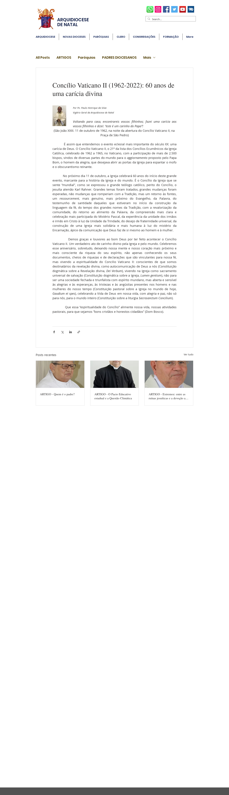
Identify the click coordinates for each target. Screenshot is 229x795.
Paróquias (86, 57)
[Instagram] (158, 9)
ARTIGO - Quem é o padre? (57, 394)
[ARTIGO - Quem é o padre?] (60, 374)
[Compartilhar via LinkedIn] (70, 332)
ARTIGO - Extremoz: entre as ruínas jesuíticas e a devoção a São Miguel (167, 396)
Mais (147, 57)
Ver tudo (188, 354)
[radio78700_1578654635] (191, 9)
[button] (101, 37)
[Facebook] (166, 9)
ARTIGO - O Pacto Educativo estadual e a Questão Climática (113, 396)
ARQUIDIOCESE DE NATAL (73, 22)
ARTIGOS (63, 57)
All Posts (43, 57)
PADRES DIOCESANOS (119, 57)
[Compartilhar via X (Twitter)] (62, 332)
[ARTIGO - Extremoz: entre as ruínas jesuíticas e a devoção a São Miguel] (169, 374)
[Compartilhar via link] (78, 332)
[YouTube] (182, 9)
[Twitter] (174, 9)
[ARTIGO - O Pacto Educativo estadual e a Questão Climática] (114, 374)
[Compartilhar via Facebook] (54, 332)
